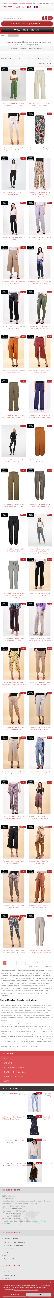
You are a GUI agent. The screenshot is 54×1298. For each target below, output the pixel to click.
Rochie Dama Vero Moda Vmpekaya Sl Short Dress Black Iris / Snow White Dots (34, 1118)
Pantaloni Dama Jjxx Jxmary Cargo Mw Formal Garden (13, 104)
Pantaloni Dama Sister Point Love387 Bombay (39, 906)
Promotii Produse (13, 1076)
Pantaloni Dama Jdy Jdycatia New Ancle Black (13, 193)
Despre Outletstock (11, 1239)
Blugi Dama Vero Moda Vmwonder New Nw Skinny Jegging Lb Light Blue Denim (34, 1095)
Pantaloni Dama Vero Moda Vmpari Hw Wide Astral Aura (39, 416)
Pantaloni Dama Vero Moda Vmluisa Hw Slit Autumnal (40, 461)
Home (3, 35)
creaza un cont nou (25, 3)
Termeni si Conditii (10, 1249)
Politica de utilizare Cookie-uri (14, 1242)
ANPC (6, 1252)
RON (23, 7)
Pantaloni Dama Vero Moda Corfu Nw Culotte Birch (40, 728)
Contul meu (6, 7)
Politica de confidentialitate (13, 1245)
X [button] (50, 1282)
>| (42, 963)
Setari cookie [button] (14, 1294)
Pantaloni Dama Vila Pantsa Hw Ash (39, 238)
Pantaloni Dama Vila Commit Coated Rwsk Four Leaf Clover (40, 327)
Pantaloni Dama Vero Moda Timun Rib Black (40, 594)
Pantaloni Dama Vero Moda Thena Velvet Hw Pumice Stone (39, 639)
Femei (7, 1058)
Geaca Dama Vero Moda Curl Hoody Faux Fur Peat (34, 1164)
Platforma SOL (9, 1259)
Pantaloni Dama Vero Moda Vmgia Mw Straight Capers (14, 505)
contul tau (11, 3)
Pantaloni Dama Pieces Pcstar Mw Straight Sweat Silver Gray (40, 951)
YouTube (7, 1223)
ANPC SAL (8, 1255)
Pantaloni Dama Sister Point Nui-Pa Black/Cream (13, 862)
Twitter (43, 1221)
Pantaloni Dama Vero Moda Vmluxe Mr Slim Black (14, 461)
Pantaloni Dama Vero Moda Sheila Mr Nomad (40, 684)
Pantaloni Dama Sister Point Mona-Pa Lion (39, 862)
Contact (7, 1278)
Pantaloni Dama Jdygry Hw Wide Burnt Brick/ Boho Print (39, 149)
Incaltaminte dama (14, 1067)
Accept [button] (39, 1294)
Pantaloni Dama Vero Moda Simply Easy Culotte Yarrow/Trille (14, 684)
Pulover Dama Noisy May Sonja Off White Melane (34, 1141)
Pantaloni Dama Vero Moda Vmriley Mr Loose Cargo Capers (13, 416)
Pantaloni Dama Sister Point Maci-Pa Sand (13, 906)
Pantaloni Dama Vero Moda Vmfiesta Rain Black (14, 550)
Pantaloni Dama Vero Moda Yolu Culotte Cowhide (39, 372)
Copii (6, 1081)
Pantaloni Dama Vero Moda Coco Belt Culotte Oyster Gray (14, 773)
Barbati (8, 1063)
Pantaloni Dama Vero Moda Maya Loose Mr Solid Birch (14, 149)
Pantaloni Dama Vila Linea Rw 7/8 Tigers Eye (13, 283)
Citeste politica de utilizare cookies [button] (26, 1290)
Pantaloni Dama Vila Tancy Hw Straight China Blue (39, 283)
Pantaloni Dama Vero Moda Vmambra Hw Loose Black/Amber (40, 194)
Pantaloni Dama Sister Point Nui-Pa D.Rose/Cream (39, 817)
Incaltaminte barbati (15, 1072)
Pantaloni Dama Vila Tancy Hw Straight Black (13, 327)
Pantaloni (13, 35)
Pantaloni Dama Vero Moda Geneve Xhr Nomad (14, 728)
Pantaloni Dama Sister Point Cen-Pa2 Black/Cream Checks (13, 951)
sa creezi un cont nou (40, 42)
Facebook (35, 1221)
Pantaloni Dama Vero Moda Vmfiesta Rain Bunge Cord (40, 505)
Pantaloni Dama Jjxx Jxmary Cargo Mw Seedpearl (39, 104)
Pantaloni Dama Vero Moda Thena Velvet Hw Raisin (14, 639)
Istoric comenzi (9, 1275)
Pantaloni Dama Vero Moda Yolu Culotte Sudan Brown (13, 372)
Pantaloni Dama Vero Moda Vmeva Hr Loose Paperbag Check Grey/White (14, 595)
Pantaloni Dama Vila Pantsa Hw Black (13, 238)
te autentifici (20, 42)
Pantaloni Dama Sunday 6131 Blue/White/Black (39, 773)
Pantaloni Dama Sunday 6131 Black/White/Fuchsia (13, 817)
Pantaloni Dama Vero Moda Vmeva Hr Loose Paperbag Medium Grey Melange (40, 551)
